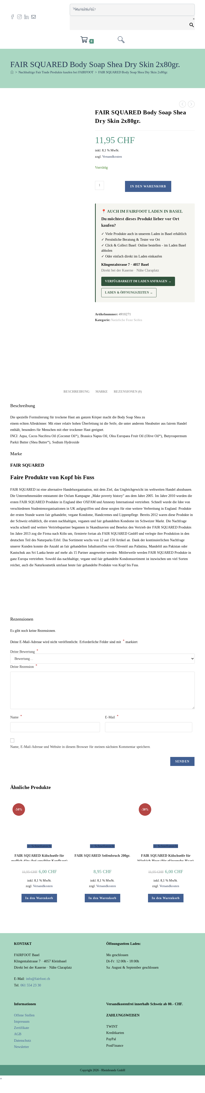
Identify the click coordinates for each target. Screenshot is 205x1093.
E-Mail (111, 716)
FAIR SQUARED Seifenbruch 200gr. (102, 856)
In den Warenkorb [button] (39, 898)
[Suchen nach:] (121, 41)
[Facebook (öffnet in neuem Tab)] (13, 16)
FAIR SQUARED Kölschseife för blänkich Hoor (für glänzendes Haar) (166, 857)
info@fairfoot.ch (38, 979)
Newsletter (21, 1047)
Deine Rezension (23, 666)
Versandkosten (112, 156)
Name (16, 716)
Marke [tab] (102, 391)
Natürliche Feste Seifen (126, 320)
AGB (17, 1034)
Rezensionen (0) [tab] (128, 391)
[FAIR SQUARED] (113, 350)
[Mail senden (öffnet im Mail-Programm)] (34, 16)
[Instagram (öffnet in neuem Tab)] (20, 16)
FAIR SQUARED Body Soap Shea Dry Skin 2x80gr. (133, 72)
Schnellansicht (41, 846)
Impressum (22, 1021)
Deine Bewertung (24, 652)
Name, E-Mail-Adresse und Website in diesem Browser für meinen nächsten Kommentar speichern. (80, 747)
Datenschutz (22, 1040)
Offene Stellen (24, 1015)
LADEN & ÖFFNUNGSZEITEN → (129, 292)
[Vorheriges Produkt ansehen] (182, 104)
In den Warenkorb (148, 186)
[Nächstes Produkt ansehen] (191, 104)
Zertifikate (21, 1028)
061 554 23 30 (30, 985)
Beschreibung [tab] (77, 391)
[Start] (12, 72)
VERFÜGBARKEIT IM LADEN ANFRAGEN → (138, 281)
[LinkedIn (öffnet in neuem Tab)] (27, 16)
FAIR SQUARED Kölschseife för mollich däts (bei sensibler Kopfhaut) (39, 857)
